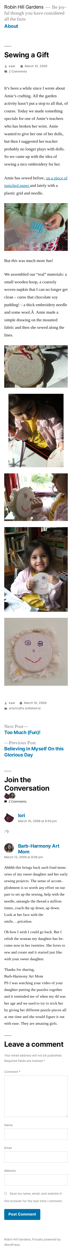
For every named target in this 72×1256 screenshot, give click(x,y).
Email (8, 1148)
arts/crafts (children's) (25, 708)
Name (8, 1125)
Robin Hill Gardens (23, 7)
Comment (12, 1072)
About (11, 26)
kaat (12, 66)
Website (10, 1171)
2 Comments (18, 71)
